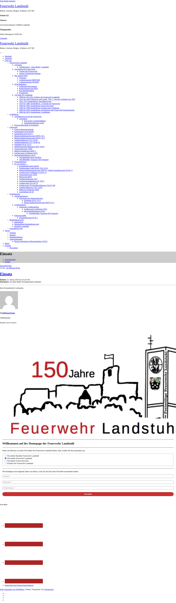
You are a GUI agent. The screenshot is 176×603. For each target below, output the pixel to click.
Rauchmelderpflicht (26, 91)
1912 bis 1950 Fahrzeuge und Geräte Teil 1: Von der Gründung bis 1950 (47, 99)
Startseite (8, 56)
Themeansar (49, 589)
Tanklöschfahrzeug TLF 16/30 (25, 140)
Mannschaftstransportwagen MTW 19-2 (29, 138)
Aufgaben (18, 65)
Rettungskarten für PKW (28, 89)
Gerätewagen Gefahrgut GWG (26, 153)
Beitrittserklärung (16, 237)
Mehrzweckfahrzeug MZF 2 (25, 151)
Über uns (8, 61)
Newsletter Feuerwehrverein (18, 461)
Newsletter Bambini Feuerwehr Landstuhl (23, 456)
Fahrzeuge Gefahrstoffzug (29, 207)
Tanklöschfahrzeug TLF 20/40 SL (27, 142)
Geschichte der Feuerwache (24, 69)
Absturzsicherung (21, 196)
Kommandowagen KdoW (24, 132)
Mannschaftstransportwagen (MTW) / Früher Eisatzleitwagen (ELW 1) (46, 170)
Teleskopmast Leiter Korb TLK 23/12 (33, 168)
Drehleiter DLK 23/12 (22, 145)
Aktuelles (3, 38)
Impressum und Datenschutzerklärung (19, 585)
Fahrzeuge (13, 127)
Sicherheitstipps (20, 84)
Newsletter (14, 248)
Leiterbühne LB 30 (26, 192)
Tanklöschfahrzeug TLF (28, 179)
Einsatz (7, 262)
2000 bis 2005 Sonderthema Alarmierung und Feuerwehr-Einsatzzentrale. (47, 110)
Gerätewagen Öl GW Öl (28, 183)
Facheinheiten (15, 194)
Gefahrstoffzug (20, 205)
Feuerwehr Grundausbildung (35, 121)
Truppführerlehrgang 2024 (34, 123)
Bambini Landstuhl (21, 226)
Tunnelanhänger (20, 162)
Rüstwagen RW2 (25, 177)
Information (18, 222)
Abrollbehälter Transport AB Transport (33, 160)
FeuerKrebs (23, 93)
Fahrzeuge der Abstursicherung (31, 198)
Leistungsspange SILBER (29, 82)
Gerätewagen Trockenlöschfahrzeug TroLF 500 (37, 185)
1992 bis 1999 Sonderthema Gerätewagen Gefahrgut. (39, 108)
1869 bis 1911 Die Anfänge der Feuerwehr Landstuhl (39, 97)
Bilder (7, 244)
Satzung (13, 235)
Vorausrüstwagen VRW (23, 149)
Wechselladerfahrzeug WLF (25, 155)
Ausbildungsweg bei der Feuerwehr (27, 117)
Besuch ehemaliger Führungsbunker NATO (30, 241)
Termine (13, 233)
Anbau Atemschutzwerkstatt (29, 73)
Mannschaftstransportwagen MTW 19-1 (29, 136)
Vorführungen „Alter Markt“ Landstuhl (34, 67)
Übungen (22, 78)
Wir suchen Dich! (21, 76)
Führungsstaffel (20, 216)
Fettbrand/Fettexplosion (28, 86)
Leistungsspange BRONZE (29, 80)
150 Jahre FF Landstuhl (23, 95)
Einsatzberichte (5, 266)
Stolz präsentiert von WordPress (12, 589)
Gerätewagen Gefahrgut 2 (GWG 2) (33, 172)
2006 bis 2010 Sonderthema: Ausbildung (34, 112)
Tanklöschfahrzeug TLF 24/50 (30, 188)
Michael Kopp (9, 313)
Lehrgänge (23, 119)
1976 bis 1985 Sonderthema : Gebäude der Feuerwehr (39, 104)
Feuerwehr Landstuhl (14, 6)
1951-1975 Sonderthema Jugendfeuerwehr (35, 101)
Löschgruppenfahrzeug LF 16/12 (31, 181)
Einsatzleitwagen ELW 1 (23, 134)
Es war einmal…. (21, 164)
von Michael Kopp (13, 268)
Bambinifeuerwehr (17, 220)
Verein (7, 231)
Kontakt (8, 246)
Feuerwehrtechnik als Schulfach (26, 125)
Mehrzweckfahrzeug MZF (29, 190)
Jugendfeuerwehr (16, 228)
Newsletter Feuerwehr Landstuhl (19, 458)
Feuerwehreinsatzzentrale (24, 129)
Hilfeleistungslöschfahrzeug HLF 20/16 (29, 147)
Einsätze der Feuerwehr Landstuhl (20, 463)
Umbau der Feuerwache (28, 71)
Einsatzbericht (10, 260)
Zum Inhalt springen (7, 1)
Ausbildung (14, 114)
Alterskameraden (16, 239)
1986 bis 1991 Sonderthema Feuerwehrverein (36, 106)
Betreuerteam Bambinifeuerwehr (26, 224)
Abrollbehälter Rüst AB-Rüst (30, 157)
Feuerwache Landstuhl (18, 63)
